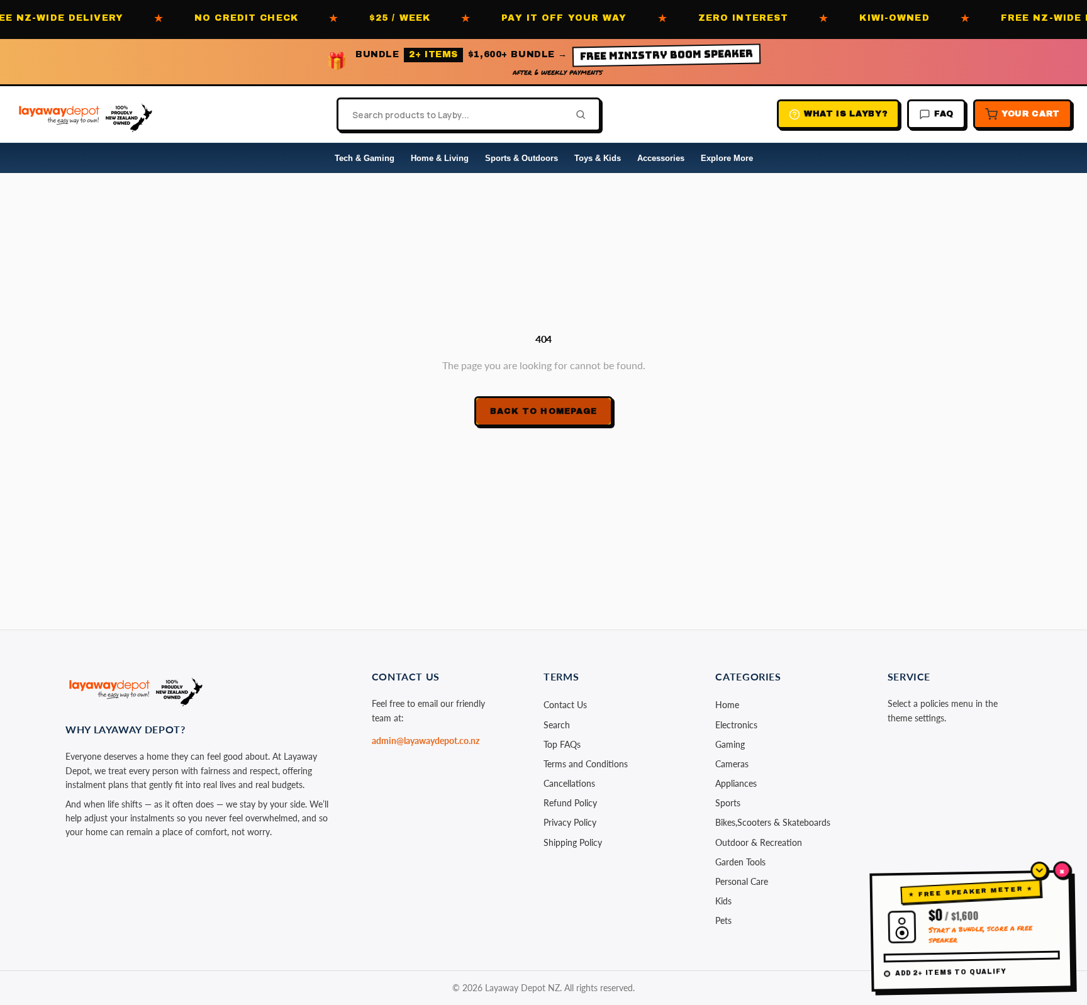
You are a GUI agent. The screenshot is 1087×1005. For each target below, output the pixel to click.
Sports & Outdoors (521, 158)
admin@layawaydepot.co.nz (425, 740)
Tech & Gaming (364, 158)
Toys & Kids (597, 158)
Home (727, 704)
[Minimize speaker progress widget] (1039, 870)
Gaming (730, 744)
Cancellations (569, 783)
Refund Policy (570, 802)
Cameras (732, 763)
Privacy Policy (570, 822)
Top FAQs (562, 744)
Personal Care (741, 881)
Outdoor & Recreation (758, 842)
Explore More (727, 158)
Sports (727, 802)
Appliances (736, 783)
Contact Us (565, 704)
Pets (723, 920)
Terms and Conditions (586, 763)
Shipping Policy (573, 842)
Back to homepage (543, 411)
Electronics (736, 724)
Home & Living (440, 158)
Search (557, 724)
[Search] (576, 114)
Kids (723, 901)
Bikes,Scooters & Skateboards (772, 822)
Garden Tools (740, 862)
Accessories (660, 158)
